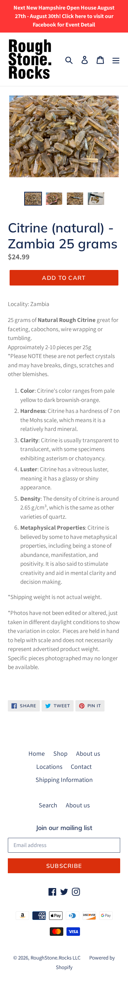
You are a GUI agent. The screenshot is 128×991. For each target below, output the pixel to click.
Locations (49, 766)
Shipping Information (64, 780)
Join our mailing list (64, 828)
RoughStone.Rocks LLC (56, 957)
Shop (60, 753)
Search (48, 805)
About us (88, 753)
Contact (81, 766)
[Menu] (116, 59)
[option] (32, 199)
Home (36, 753)
